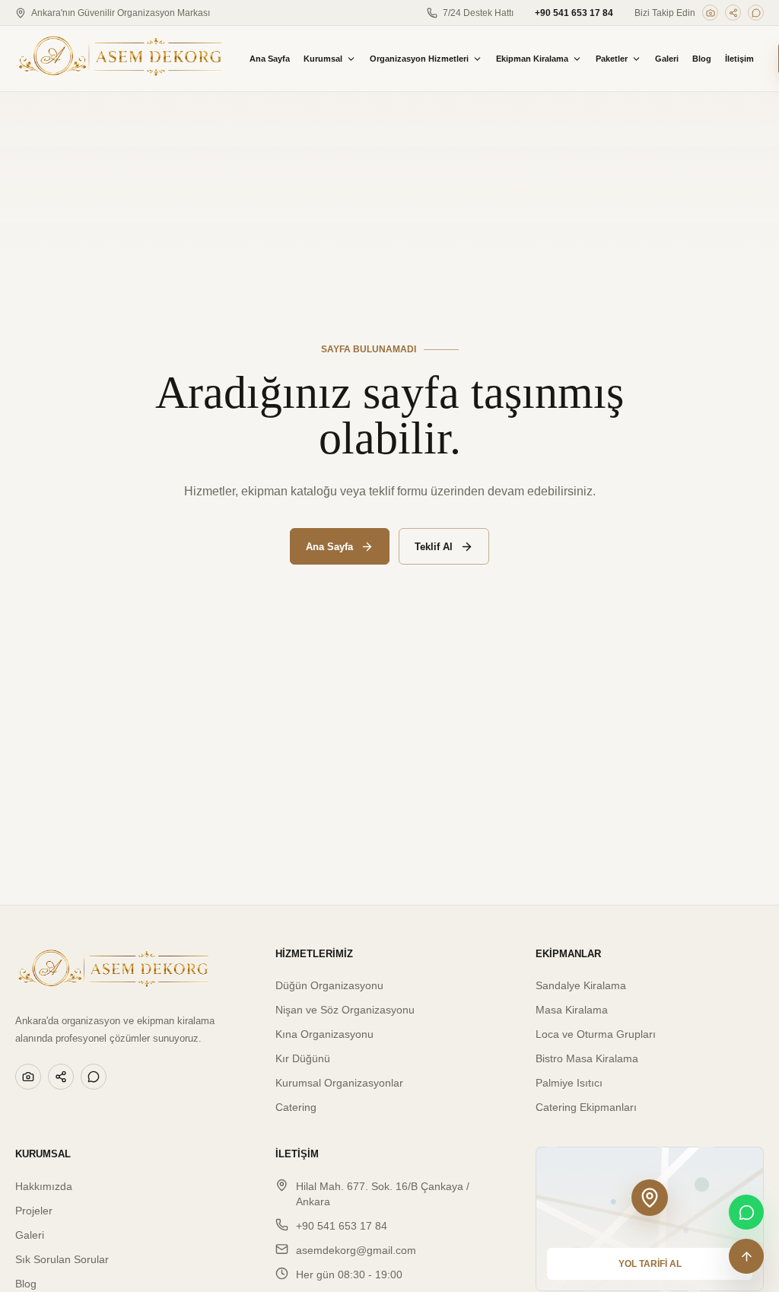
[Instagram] (710, 13)
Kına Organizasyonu (324, 1034)
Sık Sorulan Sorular (62, 1259)
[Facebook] (733, 13)
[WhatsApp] (756, 13)
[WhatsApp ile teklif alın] (746, 1212)
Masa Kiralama (572, 1010)
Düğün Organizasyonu (329, 985)
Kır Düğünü (302, 1058)
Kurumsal (323, 58)
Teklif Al (434, 546)
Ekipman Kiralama (532, 58)
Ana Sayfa (270, 58)
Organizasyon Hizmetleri (419, 58)
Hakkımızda (43, 1186)
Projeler (33, 1210)
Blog (701, 58)
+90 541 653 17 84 (574, 13)
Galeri (667, 58)
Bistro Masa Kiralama (587, 1058)
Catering (295, 1107)
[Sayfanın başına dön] (746, 1256)
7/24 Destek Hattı (478, 13)
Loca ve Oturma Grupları (596, 1034)
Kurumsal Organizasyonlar (339, 1083)
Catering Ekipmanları (586, 1107)
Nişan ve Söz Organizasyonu (345, 1010)
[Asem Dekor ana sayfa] (120, 58)
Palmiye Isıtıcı (569, 1083)
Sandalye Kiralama (581, 985)
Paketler (612, 58)
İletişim (739, 58)
